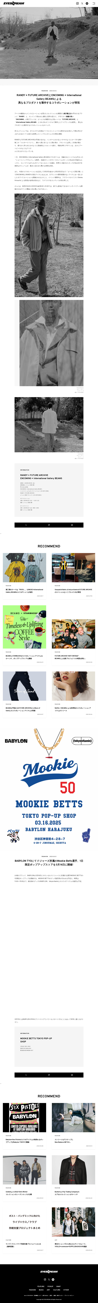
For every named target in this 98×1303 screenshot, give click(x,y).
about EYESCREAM (28, 1295)
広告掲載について (37, 1295)
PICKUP (50, 1287)
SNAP (58, 1287)
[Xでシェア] (26, 525)
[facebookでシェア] (49, 525)
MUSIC (41, 1290)
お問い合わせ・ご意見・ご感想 (49, 1295)
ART (56, 1240)
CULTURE (8, 1240)
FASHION (8, 586)
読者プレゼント (60, 1295)
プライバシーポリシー (69, 1295)
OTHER (66, 1290)
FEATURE (41, 1287)
